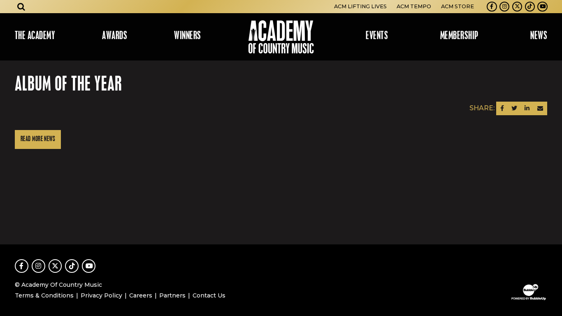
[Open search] (21, 6)
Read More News (38, 139)
